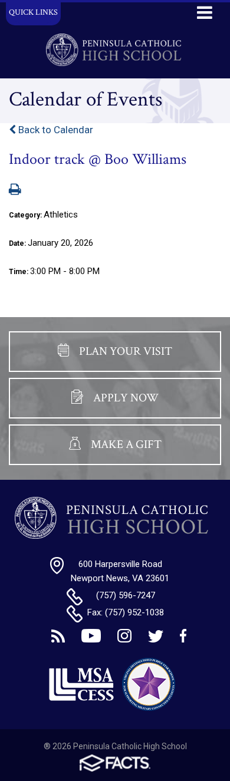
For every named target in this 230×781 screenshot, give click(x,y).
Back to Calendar (54, 130)
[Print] (15, 190)
